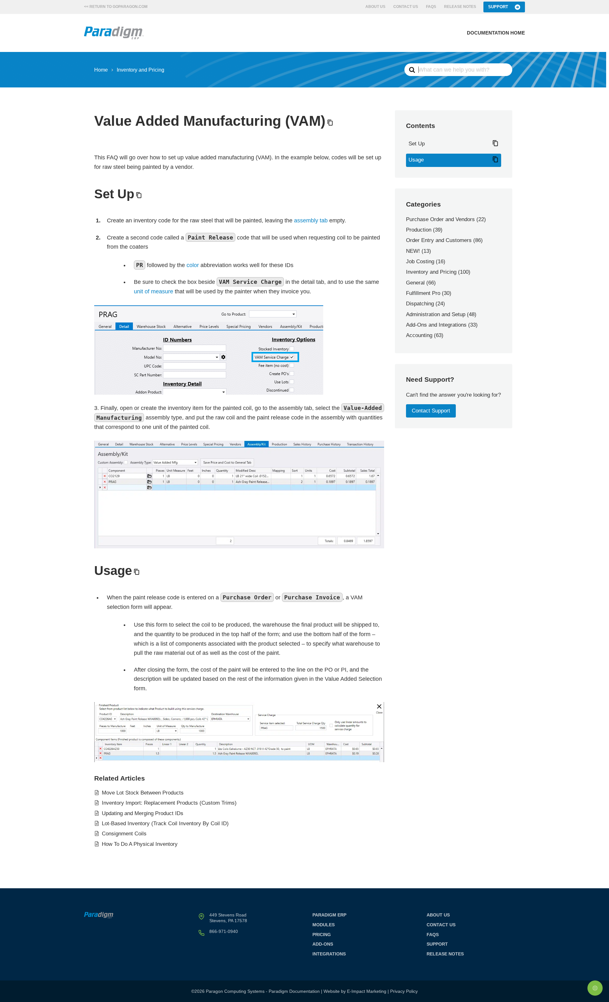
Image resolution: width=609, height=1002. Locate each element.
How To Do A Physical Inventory (140, 844)
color (193, 265)
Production (418, 230)
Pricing (321, 934)
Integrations (329, 953)
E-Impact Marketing (366, 991)
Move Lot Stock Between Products (143, 793)
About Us (375, 6)
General (415, 283)
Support (498, 6)
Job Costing (420, 261)
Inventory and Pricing (431, 272)
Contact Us (405, 6)
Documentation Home (496, 32)
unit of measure (153, 291)
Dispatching (420, 304)
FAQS (431, 6)
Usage (416, 160)
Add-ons (322, 944)
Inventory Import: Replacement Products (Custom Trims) (169, 803)
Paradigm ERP (329, 914)
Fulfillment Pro (423, 293)
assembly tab (311, 220)
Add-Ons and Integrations (436, 325)
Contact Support (431, 411)
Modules (323, 924)
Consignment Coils (124, 834)
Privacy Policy (404, 991)
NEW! (413, 251)
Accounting (419, 335)
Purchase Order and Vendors (440, 219)
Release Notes (460, 6)
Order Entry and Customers (439, 240)
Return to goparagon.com (118, 6)
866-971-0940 (223, 931)
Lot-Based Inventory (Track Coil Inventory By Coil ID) (165, 823)
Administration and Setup (435, 314)
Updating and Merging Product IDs (142, 813)
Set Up (417, 144)
